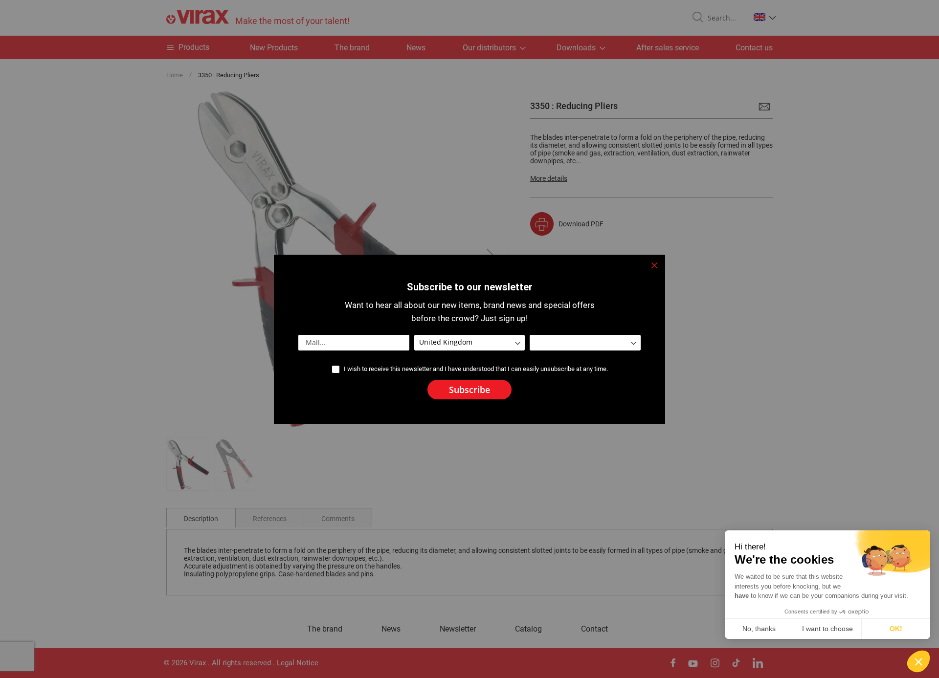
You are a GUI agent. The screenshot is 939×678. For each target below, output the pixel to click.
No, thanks (759, 629)
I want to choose (827, 629)
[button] (918, 661)
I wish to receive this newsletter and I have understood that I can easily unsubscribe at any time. (476, 368)
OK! (896, 629)
